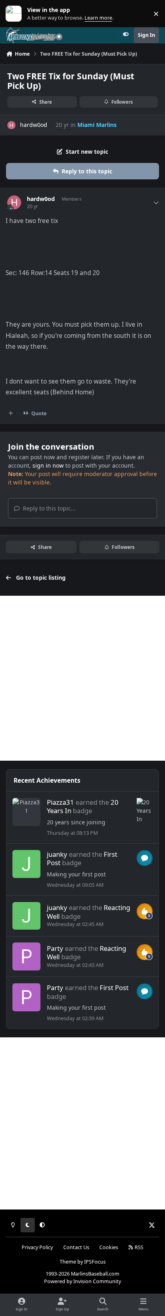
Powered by (82, 1281)
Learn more (15, 14)
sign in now (48, 465)
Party (55, 948)
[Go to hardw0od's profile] (11, 125)
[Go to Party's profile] (26, 956)
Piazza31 (60, 802)
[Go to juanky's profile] (26, 864)
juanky (57, 854)
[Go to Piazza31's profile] (26, 812)
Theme (68, 1261)
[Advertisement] (82, 678)
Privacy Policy (37, 1247)
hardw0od (33, 125)
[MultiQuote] (10, 413)
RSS (138, 1247)
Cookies (108, 1247)
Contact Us (76, 1247)
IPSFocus (95, 1261)
